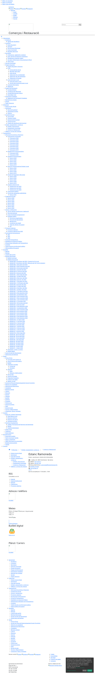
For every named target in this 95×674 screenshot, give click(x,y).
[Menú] (1, 36)
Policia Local (14, 643)
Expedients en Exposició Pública (19, 600)
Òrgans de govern (16, 568)
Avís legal (53, 657)
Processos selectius (16, 486)
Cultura (13, 631)
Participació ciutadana (17, 571)
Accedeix (11, 500)
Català (14, 12)
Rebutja (84, 670)
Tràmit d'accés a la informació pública (21, 605)
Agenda (13, 479)
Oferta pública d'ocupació (17, 606)
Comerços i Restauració (49, 449)
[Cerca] (80, 25)
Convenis (13, 603)
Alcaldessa (13, 561)
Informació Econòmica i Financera (20, 590)
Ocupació (13, 641)
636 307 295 (38, 463)
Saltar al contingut (7, 2)
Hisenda (13, 636)
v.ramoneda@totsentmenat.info (49, 465)
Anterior (11, 523)
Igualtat (13, 638)
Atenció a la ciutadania (17, 625)
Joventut (13, 640)
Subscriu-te (12, 535)
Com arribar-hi (34, 468)
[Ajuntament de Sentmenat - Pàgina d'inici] (21, 27)
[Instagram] (29, 8)
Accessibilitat (54, 656)
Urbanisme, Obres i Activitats (18, 651)
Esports (13, 635)
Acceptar (90, 670)
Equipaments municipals (19, 463)
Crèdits (52, 654)
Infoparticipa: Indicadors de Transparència (22, 601)
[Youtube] (23, 8)
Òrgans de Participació (17, 570)
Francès (15, 18)
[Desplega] (19, 450)
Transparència (12, 588)
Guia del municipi (15, 456)
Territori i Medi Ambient (17, 650)
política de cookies (80, 667)
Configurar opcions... (72, 670)
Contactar (11, 7)
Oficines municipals (16, 566)
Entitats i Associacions (19, 461)
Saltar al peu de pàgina (8, 4)
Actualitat (11, 608)
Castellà (15, 14)
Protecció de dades (56, 659)
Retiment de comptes (16, 573)
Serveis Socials (15, 648)
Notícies (13, 482)
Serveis (13, 575)
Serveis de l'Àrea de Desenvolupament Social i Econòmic (25, 623)
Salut (12, 646)
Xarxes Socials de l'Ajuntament (19, 616)
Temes (10, 620)
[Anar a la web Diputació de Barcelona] (55, 665)
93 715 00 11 (38, 461)
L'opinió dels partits (16, 613)
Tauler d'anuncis (15, 576)
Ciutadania (14, 628)
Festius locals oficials (16, 453)
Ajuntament (12, 560)
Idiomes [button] (13, 10)
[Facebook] (17, 8)
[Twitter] (11, 8)
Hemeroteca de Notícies (17, 618)
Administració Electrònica (17, 626)
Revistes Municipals (16, 615)
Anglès (15, 15)
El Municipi (15, 450)
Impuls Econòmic (15, 645)
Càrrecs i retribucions (16, 593)
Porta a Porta (14, 621)
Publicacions (14, 484)
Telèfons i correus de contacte (19, 466)
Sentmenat (14, 455)
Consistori (13, 563)
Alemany (15, 17)
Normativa (13, 565)
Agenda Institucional (16, 481)
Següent (15, 523)
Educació (13, 633)
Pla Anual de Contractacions (18, 596)
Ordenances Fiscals (16, 591)
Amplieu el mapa (34, 466)
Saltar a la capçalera (7, 1)
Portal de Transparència (17, 598)
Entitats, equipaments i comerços (30, 450)
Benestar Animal (15, 630)
